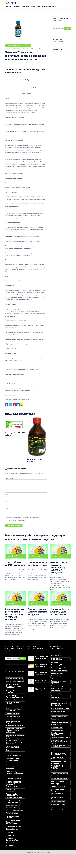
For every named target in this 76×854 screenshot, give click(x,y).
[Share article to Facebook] (6, 404)
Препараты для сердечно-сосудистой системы (18, 45)
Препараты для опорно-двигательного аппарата (57, 758)
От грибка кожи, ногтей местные (60, 737)
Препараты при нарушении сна (13, 805)
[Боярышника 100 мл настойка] (36, 456)
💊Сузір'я (10, 3)
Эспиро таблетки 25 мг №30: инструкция (37, 563)
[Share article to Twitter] (10, 404)
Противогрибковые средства (12, 816)
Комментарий (9, 478)
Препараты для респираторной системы (12, 760)
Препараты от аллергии (56, 770)
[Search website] (69, 3)
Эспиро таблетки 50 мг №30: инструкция (15, 563)
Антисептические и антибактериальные (56, 659)
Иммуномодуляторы (58, 711)
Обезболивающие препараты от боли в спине (15, 736)
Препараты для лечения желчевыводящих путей (12, 747)
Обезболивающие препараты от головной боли (15, 739)
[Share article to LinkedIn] (18, 404)
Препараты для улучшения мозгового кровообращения (14, 765)
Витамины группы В (58, 668)
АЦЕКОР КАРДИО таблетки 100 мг (40, 681)
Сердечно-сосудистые (21, 6)
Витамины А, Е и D (57, 665)
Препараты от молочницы (11, 790)
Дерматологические (49, 6)
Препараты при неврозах (12, 807)
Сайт (6, 508)
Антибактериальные (56, 655)
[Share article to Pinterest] (14, 404)
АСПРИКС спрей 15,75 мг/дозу (40, 689)
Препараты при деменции (13, 802)
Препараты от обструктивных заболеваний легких (14, 795)
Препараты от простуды (58, 782)
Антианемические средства (14, 678)
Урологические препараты (60, 810)
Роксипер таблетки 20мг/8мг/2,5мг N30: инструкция (38, 612)
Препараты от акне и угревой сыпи (14, 776)
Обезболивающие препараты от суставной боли (14, 743)
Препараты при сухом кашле (14, 810)
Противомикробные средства (57, 798)
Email (7, 501)
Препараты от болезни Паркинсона (59, 773)
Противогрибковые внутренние (57, 794)
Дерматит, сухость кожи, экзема (59, 700)
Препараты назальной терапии (14, 772)
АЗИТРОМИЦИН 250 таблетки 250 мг (41, 673)
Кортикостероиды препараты (15, 725)
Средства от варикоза (12, 843)
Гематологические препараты (58, 682)
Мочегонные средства (58, 730)
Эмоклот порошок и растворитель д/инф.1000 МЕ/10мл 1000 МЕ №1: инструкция (14, 614)
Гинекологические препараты (58, 689)
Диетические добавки (60, 708)
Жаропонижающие (11, 706)
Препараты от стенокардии (13, 800)
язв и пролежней (9, 845)
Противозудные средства (13, 826)
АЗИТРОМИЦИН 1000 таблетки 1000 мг (41, 657)
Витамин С (54, 662)
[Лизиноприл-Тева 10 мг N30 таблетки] (15, 430)
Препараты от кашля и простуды (13, 784)
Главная (8, 6)
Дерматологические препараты (60, 704)
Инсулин (8, 719)
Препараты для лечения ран (12, 753)
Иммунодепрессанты (12, 713)
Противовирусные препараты (57, 790)
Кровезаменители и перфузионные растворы (14, 731)
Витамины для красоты (57, 673)
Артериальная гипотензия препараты (14, 696)
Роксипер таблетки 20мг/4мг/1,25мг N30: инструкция (59, 612)
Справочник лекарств (58, 804)
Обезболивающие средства (58, 734)
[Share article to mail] (21, 404)
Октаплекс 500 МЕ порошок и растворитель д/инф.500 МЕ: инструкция (59, 567)
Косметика (55, 719)
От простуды (35, 6)
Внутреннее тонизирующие (57, 678)
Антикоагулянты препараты (14, 681)
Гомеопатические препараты (57, 693)
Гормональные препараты (56, 696)
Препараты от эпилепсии (58, 786)
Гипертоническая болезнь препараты (12, 703)
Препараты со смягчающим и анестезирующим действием (12, 813)
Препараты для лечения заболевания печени (15, 750)
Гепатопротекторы (57, 686)
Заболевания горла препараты (13, 710)
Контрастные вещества (56, 713)
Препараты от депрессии (13, 778)
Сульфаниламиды (56, 807)
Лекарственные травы (56, 727)
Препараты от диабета (57, 775)
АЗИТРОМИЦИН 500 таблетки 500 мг (41, 665)
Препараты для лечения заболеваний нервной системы (60, 746)
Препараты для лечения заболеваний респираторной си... (59, 749)
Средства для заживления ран (12, 839)
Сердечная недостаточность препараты (13, 833)
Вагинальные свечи (12, 700)
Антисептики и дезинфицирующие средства (14, 686)
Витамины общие (55, 675)
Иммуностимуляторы (13, 716)
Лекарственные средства (59, 723)
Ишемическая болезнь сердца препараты (13, 722)
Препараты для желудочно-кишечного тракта (59, 742)
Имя (6, 494)
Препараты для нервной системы (59, 754)
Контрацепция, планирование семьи (59, 716)
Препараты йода (10, 768)
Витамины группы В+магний (59, 670)
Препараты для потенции (13, 755)
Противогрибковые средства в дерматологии (13, 822)
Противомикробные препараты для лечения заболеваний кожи (13, 829)
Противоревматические (58, 801)
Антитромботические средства (13, 691)
